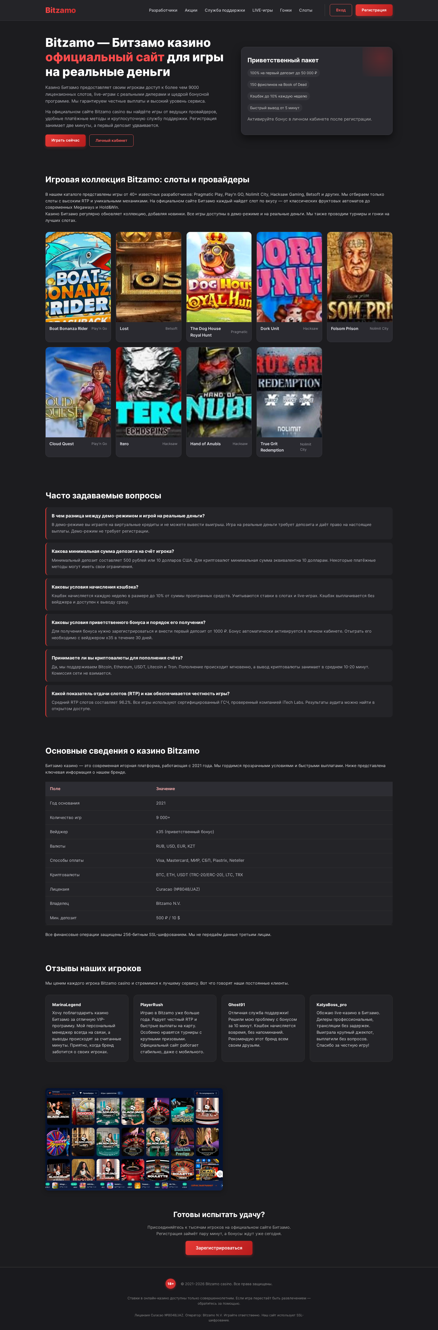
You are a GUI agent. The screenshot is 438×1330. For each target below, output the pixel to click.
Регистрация (374, 10)
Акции (191, 10)
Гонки (286, 10)
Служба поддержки (225, 10)
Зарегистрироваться (219, 1247)
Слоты (305, 10)
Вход (341, 10)
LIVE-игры (262, 10)
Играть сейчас (65, 140)
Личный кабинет (111, 140)
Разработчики (163, 10)
